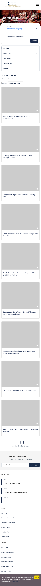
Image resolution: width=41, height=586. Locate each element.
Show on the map (8, 79)
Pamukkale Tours (7, 562)
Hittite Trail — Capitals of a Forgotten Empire (19, 390)
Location (9, 26)
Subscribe (34, 465)
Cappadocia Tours (7, 552)
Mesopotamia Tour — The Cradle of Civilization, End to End (20, 430)
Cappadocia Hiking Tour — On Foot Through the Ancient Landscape (19, 313)
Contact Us (5, 532)
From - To (10, 34)
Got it (37, 577)
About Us (4, 513)
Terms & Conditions (8, 523)
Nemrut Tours (6, 571)
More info (15, 582)
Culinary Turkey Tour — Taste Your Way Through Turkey (17, 156)
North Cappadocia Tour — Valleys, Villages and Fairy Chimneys (20, 235)
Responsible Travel (7, 518)
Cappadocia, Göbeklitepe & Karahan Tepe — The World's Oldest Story (20, 352)
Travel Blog (5, 537)
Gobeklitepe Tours (7, 566)
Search (34, 41)
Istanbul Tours (6, 548)
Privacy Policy (5, 527)
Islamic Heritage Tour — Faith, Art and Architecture (17, 117)
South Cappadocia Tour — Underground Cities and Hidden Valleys (20, 274)
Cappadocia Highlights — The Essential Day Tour (19, 196)
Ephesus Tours (6, 557)
